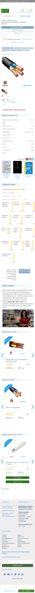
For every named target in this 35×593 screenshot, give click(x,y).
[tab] (13, 189)
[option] (17, 355)
